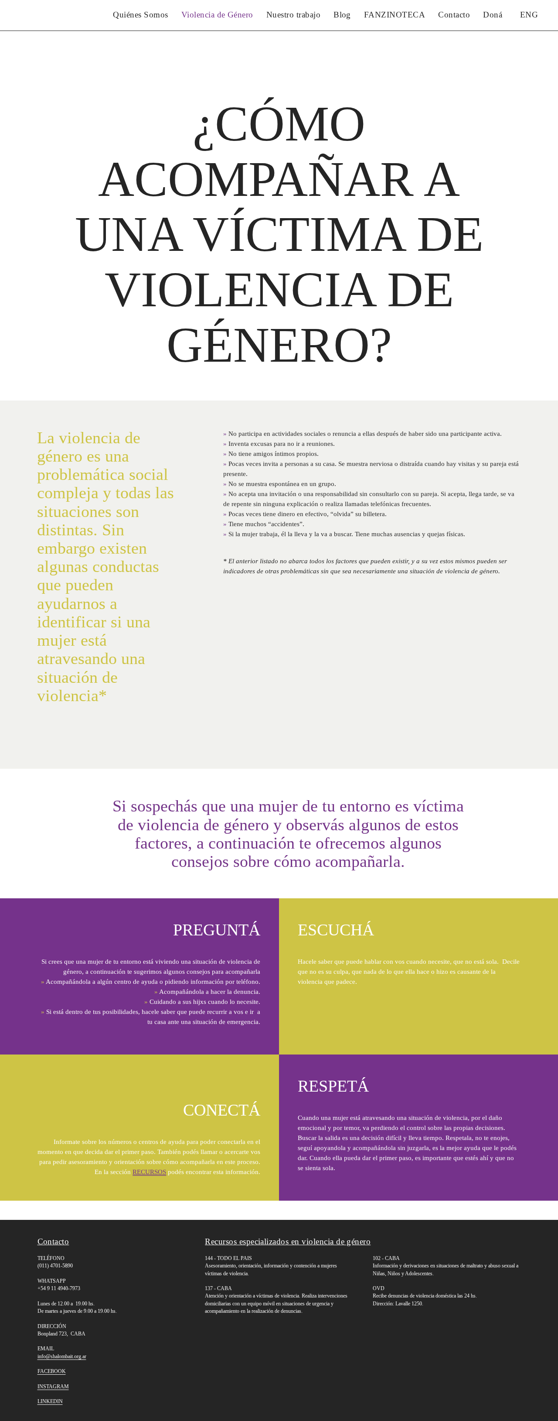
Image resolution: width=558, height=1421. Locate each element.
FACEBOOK (51, 1371)
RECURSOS (149, 1171)
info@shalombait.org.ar (61, 1356)
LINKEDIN (50, 1401)
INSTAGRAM (53, 1386)
